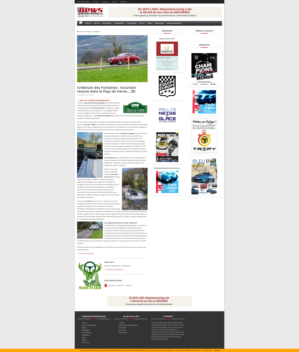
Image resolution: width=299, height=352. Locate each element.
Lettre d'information (83, 2)
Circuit (84, 323)
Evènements (86, 332)
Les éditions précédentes (114, 269)
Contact (114, 2)
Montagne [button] (106, 23)
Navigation (96, 31)
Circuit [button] (88, 23)
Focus (84, 337)
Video (84, 340)
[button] (80, 23)
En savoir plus (207, 350)
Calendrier (86, 335)
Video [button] (149, 23)
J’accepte (217, 350)
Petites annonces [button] (174, 23)
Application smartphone (128, 325)
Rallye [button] (96, 23)
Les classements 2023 (86, 253)
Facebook (105, 2)
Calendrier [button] (131, 23)
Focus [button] (141, 23)
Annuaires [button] (159, 23)
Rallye (88, 31)
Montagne (86, 330)
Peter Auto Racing (89, 325)
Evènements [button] (119, 23)
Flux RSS (96, 2)
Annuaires (86, 342)
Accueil (81, 31)
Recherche (123, 2)
